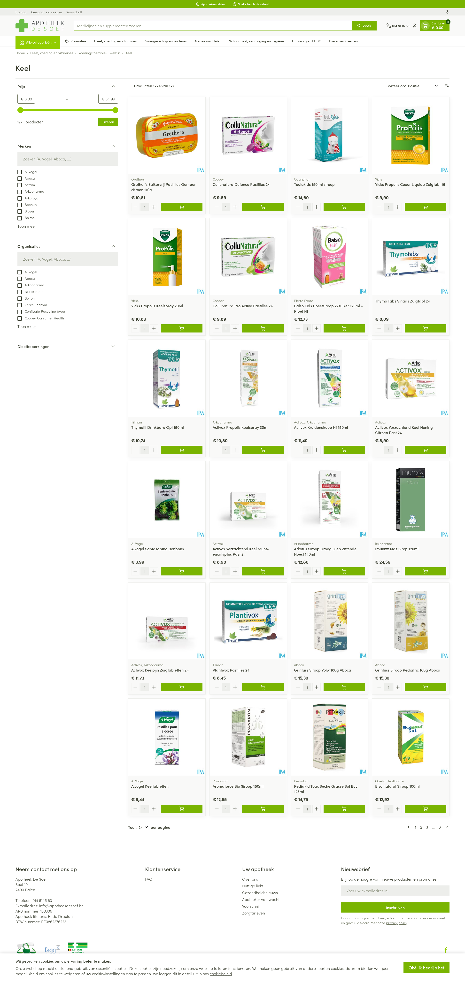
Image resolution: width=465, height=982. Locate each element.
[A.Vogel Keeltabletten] (166, 737)
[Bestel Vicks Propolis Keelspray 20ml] (181, 328)
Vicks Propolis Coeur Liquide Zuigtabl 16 (410, 184)
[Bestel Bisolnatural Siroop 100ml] (425, 809)
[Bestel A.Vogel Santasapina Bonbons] (181, 571)
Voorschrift (74, 11)
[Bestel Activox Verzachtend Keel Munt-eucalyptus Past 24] (263, 571)
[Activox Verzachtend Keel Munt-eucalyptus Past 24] (248, 499)
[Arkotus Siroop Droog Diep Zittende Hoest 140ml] (329, 499)
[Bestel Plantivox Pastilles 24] (263, 687)
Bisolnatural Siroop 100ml (397, 786)
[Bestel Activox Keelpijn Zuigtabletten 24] (181, 687)
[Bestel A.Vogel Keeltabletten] (181, 809)
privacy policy (396, 922)
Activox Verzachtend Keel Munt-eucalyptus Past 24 (241, 551)
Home (20, 52)
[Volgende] (446, 827)
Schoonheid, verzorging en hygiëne (256, 41)
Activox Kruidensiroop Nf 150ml (321, 427)
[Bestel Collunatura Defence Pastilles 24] (263, 207)
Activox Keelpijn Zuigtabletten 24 (160, 669)
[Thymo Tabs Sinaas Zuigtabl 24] (410, 256)
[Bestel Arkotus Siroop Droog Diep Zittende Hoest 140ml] (344, 571)
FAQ (148, 879)
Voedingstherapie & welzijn (99, 52)
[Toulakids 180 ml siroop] (329, 135)
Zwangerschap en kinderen (165, 41)
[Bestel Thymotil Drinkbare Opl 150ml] (181, 450)
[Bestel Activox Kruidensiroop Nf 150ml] (344, 450)
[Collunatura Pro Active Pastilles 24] (248, 256)
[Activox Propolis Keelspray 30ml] (248, 378)
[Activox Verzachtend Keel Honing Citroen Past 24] (410, 378)
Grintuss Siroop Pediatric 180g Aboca (407, 669)
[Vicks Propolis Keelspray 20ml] (166, 256)
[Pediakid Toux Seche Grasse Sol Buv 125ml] (329, 737)
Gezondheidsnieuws (46, 11)
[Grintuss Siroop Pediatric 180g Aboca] (410, 621)
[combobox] (213, 25)
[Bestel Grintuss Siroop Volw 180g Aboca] (344, 687)
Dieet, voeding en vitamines (115, 41)
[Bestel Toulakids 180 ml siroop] (344, 207)
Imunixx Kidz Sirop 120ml (396, 548)
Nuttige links (253, 885)
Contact (21, 11)
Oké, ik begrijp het (426, 968)
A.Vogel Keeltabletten (150, 786)
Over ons (250, 879)
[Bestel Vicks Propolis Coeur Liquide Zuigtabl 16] (425, 207)
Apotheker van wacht (260, 899)
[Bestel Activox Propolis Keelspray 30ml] (263, 450)
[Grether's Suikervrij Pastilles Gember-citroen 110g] (166, 135)
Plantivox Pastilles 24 (231, 669)
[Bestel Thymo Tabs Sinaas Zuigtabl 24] (425, 328)
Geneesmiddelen (208, 41)
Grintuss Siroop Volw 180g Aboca (322, 669)
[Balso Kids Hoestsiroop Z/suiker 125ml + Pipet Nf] (329, 256)
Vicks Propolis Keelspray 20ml (157, 305)
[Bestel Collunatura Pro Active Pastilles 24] (263, 328)
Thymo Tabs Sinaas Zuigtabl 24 (402, 300)
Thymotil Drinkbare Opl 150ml (157, 427)
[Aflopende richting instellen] (447, 85)
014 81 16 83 (42, 900)
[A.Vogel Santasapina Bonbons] (166, 499)
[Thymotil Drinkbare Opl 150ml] (166, 378)
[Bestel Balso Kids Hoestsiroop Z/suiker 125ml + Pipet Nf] (344, 328)
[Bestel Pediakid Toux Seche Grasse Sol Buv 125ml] (344, 809)
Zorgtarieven (253, 912)
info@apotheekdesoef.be (61, 905)
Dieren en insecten (343, 41)
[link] (409, 827)
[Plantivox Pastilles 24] (248, 621)
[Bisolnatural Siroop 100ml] (410, 737)
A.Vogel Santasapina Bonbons (157, 548)
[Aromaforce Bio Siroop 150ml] (248, 737)
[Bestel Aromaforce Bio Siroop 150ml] (263, 809)
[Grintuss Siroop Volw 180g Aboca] (329, 621)
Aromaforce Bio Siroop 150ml (238, 786)
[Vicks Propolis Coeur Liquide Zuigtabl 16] (410, 135)
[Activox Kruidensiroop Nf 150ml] (329, 378)
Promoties (78, 41)
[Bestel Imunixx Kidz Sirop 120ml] (425, 571)
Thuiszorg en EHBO (306, 41)
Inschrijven (395, 907)
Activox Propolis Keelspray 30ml (240, 427)
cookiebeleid (221, 973)
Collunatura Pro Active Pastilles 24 (243, 305)
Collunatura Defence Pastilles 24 (241, 184)
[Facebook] (446, 950)
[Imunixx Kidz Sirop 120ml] (410, 499)
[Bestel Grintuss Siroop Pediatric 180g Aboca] (425, 687)
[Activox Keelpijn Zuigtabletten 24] (166, 621)
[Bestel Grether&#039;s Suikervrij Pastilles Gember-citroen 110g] (181, 207)
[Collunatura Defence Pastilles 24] (248, 135)
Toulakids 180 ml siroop (314, 184)
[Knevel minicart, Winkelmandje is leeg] (425, 25)
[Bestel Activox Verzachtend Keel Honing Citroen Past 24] (425, 450)
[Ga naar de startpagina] (40, 25)
